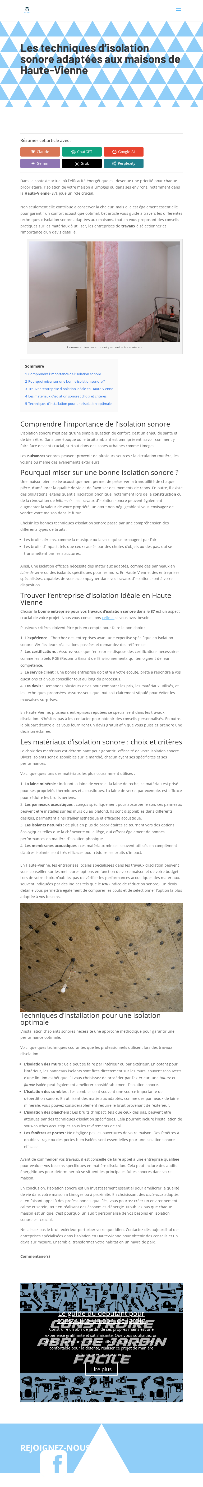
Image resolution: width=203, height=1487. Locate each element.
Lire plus (101, 1369)
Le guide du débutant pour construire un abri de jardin (101, 1316)
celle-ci (108, 617)
